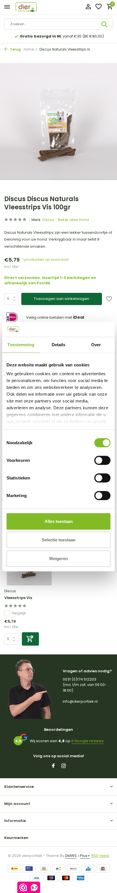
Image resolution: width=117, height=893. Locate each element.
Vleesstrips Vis (18, 598)
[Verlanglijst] (98, 7)
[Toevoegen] (30, 639)
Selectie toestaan (59, 539)
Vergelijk (19, 613)
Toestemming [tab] (20, 344)
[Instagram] (63, 766)
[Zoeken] (104, 24)
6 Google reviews (87, 741)
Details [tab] (59, 344)
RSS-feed (100, 855)
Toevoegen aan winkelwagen (61, 298)
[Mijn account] (88, 7)
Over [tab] (96, 344)
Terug (15, 49)
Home (29, 49)
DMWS (71, 855)
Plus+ (85, 855)
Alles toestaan (59, 521)
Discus (48, 219)
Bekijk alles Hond (73, 219)
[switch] (102, 460)
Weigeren (58, 558)
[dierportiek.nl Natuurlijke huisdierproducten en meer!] (33, 7)
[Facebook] (53, 766)
